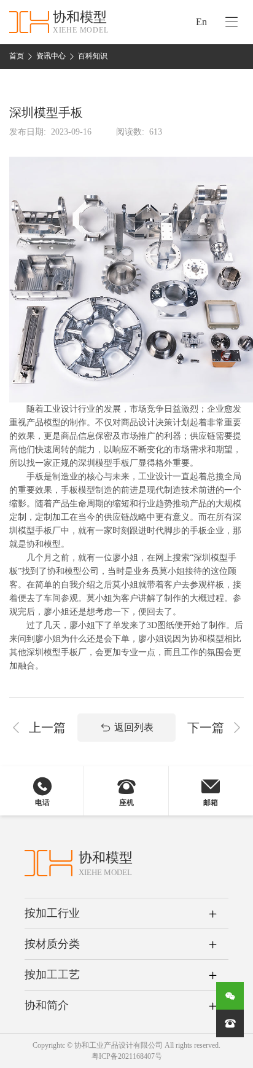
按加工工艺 (52, 974)
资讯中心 (51, 56)
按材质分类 (52, 944)
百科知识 (92, 56)
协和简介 (47, 1005)
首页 (16, 56)
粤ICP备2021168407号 (126, 1056)
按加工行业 (52, 913)
